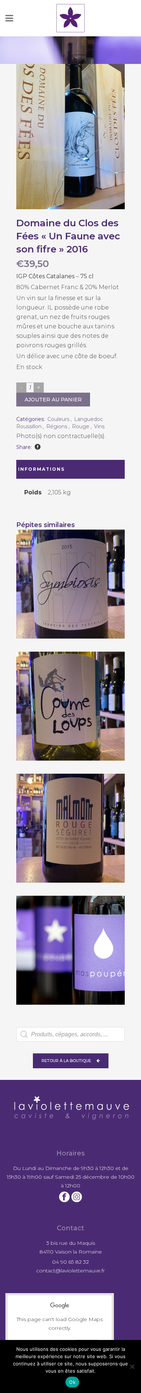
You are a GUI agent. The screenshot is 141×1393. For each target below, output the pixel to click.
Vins (99, 426)
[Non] (132, 1366)
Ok (72, 1382)
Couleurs (58, 419)
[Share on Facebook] (37, 447)
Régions (56, 426)
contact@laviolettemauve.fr (70, 1270)
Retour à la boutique (66, 1060)
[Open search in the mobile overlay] (70, 1034)
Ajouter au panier (53, 399)
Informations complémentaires (47, 472)
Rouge (80, 426)
